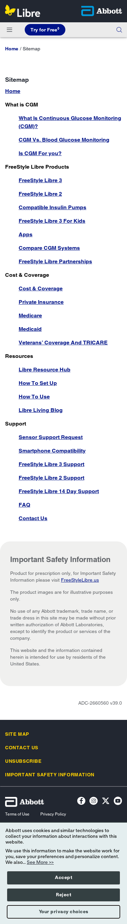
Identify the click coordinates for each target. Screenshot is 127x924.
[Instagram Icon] (93, 802)
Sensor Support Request (51, 437)
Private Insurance (41, 302)
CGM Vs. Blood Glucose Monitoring (64, 140)
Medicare (30, 315)
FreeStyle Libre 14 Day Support (59, 491)
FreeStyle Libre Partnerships (55, 261)
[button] (119, 29)
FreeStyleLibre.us (80, 580)
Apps (26, 234)
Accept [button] (63, 877)
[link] (11, 48)
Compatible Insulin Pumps (52, 207)
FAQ (24, 505)
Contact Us (33, 518)
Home (12, 91)
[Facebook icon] (81, 802)
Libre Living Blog (41, 410)
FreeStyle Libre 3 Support (51, 464)
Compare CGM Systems (49, 248)
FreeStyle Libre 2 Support (51, 478)
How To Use (34, 396)
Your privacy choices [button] (63, 911)
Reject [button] (63, 895)
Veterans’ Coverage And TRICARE (63, 342)
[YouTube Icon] (118, 802)
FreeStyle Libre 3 (40, 180)
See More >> (40, 862)
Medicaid (30, 329)
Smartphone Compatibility (52, 450)
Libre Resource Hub (44, 369)
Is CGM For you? (40, 153)
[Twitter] (106, 802)
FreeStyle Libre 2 (40, 194)
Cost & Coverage (41, 288)
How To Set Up (38, 383)
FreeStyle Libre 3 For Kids (52, 221)
